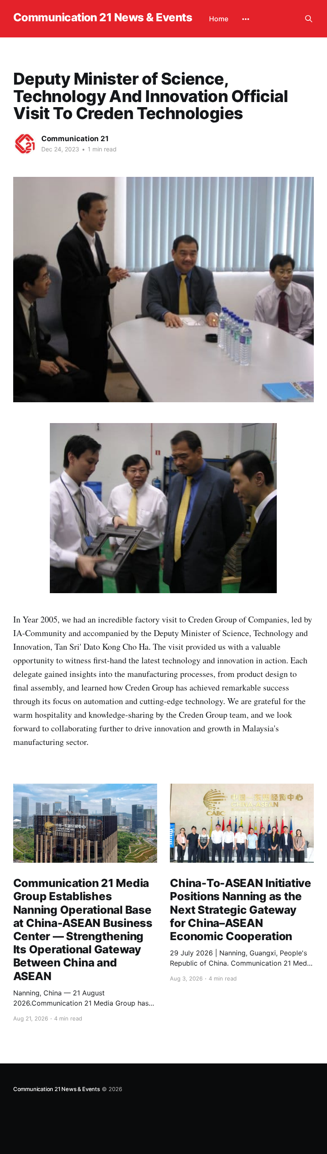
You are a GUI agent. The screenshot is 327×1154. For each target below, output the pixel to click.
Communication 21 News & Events (102, 17)
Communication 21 (75, 138)
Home (218, 18)
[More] (245, 19)
